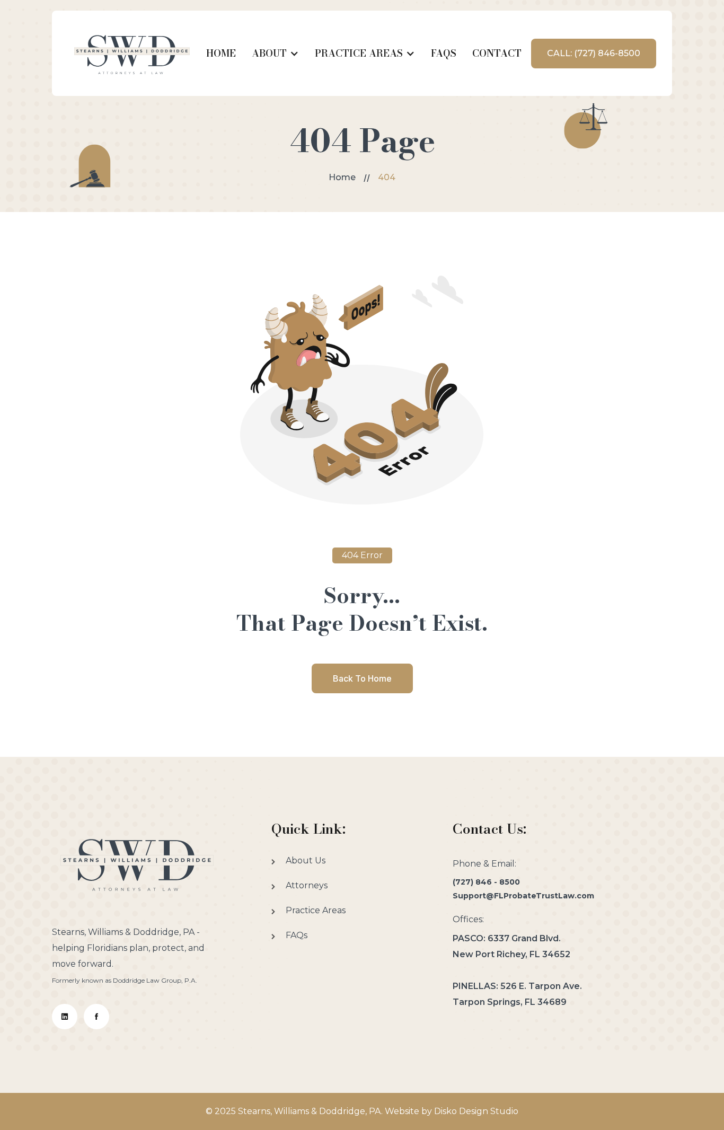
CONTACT (497, 53)
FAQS (443, 53)
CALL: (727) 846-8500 (593, 53)
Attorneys (307, 885)
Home (342, 177)
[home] (132, 53)
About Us (305, 860)
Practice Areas (316, 910)
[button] (275, 54)
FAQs (296, 935)
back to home (362, 678)
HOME (221, 53)
